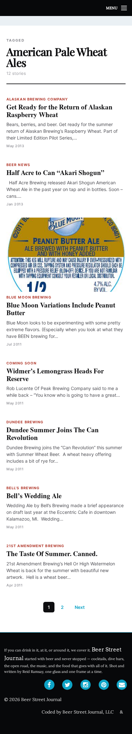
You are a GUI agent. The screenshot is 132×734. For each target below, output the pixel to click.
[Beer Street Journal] (66, 8)
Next (80, 607)
